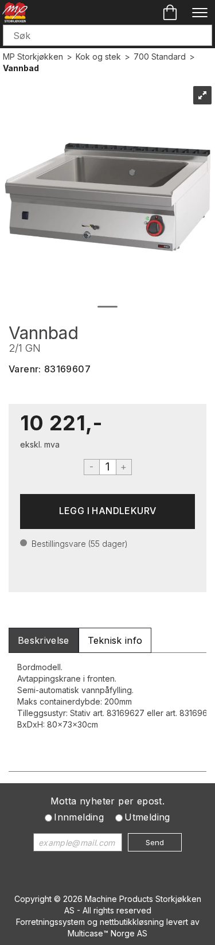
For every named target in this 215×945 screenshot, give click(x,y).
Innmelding (79, 817)
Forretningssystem (50, 922)
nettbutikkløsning (132, 922)
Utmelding (147, 817)
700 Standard (160, 56)
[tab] (44, 641)
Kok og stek (98, 56)
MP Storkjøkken (33, 56)
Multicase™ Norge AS (107, 933)
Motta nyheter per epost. (107, 801)
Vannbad (21, 68)
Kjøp (107, 511)
